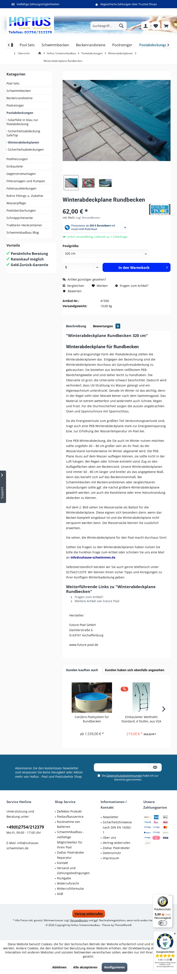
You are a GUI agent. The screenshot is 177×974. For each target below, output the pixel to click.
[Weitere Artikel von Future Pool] (160, 209)
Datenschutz (112, 853)
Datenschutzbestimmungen (124, 776)
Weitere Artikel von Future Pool (96, 601)
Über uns (109, 837)
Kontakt (62, 863)
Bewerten (74, 291)
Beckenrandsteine (19, 98)
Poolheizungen (17, 159)
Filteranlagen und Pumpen (25, 181)
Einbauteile (14, 166)
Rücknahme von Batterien (68, 824)
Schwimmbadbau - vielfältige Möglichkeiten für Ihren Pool (70, 839)
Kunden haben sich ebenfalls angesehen (134, 670)
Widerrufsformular (70, 888)
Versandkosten (79, 920)
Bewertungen (106, 326)
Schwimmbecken (18, 91)
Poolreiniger (15, 105)
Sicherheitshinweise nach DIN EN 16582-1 (117, 827)
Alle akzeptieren (85, 967)
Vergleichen (75, 286)
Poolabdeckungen (19, 113)
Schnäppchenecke (19, 218)
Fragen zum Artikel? (133, 286)
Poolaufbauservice (70, 816)
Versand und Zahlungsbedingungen (73, 870)
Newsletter (111, 817)
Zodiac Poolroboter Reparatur (70, 855)
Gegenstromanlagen (21, 174)
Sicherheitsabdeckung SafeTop (23, 133)
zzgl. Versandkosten (88, 217)
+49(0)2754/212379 (25, 827)
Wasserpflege (16, 203)
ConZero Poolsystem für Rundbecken (92, 719)
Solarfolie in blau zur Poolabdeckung (22, 122)
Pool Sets (12, 83)
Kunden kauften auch (82, 670)
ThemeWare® (123, 925)
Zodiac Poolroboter (116, 848)
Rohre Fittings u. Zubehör (24, 196)
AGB (60, 894)
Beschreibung (76, 326)
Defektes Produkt (69, 811)
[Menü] (170, 896)
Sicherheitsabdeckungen (25, 149)
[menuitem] (166, 25)
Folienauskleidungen (21, 188)
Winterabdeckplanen (23, 142)
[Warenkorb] (166, 25)
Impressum (111, 858)
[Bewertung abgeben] (105, 205)
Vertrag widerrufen (116, 843)
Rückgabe (64, 878)
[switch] (162, 923)
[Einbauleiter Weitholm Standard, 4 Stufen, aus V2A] (141, 697)
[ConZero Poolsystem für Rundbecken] (91, 697)
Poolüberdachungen (21, 210)
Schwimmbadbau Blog (22, 232)
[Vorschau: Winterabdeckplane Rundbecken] (71, 182)
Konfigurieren (114, 967)
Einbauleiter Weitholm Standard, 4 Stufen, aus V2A (141, 719)
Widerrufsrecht (68, 883)
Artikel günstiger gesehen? (86, 279)
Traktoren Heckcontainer (24, 225)
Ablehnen (59, 967)
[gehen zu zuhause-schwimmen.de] (40, 53)
